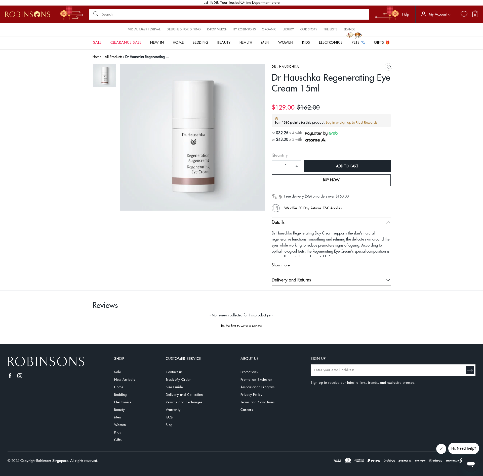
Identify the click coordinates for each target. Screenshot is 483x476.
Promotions (249, 372)
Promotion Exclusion (256, 379)
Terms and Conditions (257, 402)
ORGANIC (269, 29)
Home (97, 57)
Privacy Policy (251, 394)
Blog (169, 424)
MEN (265, 42)
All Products (113, 57)
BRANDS (349, 29)
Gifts (118, 440)
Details (278, 222)
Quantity (280, 155)
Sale (117, 372)
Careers (246, 409)
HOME (178, 42)
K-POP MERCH (217, 29)
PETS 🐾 (359, 42)
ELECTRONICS (331, 42)
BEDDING (201, 42)
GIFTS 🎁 (382, 42)
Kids (117, 432)
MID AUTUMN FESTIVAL (144, 29)
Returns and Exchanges (184, 402)
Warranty (173, 409)
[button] (389, 67)
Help (405, 14)
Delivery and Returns (291, 280)
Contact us (174, 372)
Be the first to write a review (241, 326)
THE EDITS (330, 29)
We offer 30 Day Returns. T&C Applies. (313, 208)
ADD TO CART (347, 166)
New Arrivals (124, 379)
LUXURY (288, 29)
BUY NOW (331, 180)
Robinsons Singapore (52, 460)
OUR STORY (308, 29)
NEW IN (157, 42)
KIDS (306, 42)
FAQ (169, 417)
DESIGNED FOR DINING (184, 29)
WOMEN (286, 42)
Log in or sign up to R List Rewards (352, 122)
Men (117, 417)
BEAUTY (224, 42)
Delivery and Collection (184, 394)
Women (120, 424)
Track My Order (178, 379)
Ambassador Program (257, 387)
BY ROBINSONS (244, 29)
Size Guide (174, 387)
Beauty (119, 409)
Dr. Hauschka (285, 66)
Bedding (120, 394)
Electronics (122, 402)
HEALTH (246, 42)
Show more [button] (281, 265)
